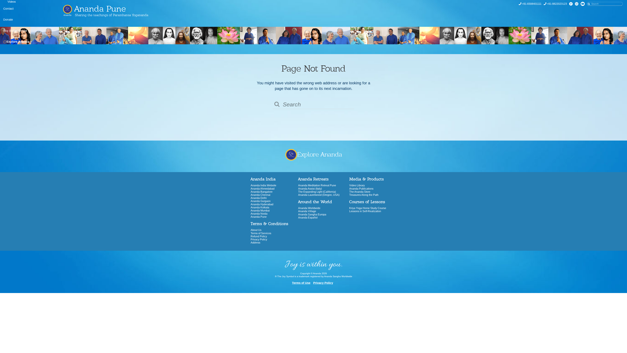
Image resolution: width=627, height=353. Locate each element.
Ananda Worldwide (309, 208)
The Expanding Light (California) (317, 191)
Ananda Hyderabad (262, 204)
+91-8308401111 (531, 3)
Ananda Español (308, 217)
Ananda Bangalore (262, 191)
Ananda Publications (361, 188)
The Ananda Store (359, 191)
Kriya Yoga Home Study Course (367, 208)
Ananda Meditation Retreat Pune (317, 185)
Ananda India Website (263, 185)
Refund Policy (259, 236)
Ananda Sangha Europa (312, 214)
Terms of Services (261, 233)
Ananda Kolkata (260, 207)
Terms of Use (301, 283)
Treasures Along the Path (363, 194)
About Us (256, 230)
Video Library (357, 185)
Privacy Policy (259, 239)
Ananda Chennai (260, 194)
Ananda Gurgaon (261, 201)
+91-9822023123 (557, 3)
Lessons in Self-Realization (365, 211)
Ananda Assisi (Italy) (310, 188)
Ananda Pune (259, 216)
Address (255, 242)
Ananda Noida (259, 213)
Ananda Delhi (259, 198)
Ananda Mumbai (260, 210)
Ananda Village (307, 211)
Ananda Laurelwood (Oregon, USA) (318, 194)
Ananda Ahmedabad (262, 188)
